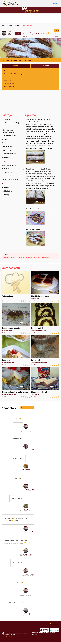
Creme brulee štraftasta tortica (16, 382)
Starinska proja (9, 86)
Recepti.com (30, 10)
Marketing (7, 634)
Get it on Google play (54, 630)
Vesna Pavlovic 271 (26, 554)
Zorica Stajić (26, 509)
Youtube (46, 632)
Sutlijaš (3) (45, 350)
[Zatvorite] (1, 3)
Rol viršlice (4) (8, 71)
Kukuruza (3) (8, 77)
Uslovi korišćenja (23, 633)
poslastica (47, 257)
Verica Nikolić (29, 574)
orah (7, 257)
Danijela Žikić (26, 469)
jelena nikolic (9, 33)
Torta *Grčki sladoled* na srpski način (16, 74)
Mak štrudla (7, 80)
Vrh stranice (54, 624)
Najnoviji (16, 65)
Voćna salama (16, 286)
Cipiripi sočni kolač (45, 382)
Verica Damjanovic (28, 614)
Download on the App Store (44, 630)
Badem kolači (16, 350)
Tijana (32, 449)
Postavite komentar (27, 408)
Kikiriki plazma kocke (45, 286)
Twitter (41, 632)
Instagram (52, 632)
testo (22, 257)
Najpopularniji (45, 65)
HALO (12, 636)
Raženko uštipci (9, 83)
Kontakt (13, 634)
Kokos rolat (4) (45, 318)
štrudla (38, 257)
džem (14, 257)
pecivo (30, 257)
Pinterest (34, 634)
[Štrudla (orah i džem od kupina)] (40, 157)
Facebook (35, 632)
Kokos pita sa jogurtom (16, 318)
